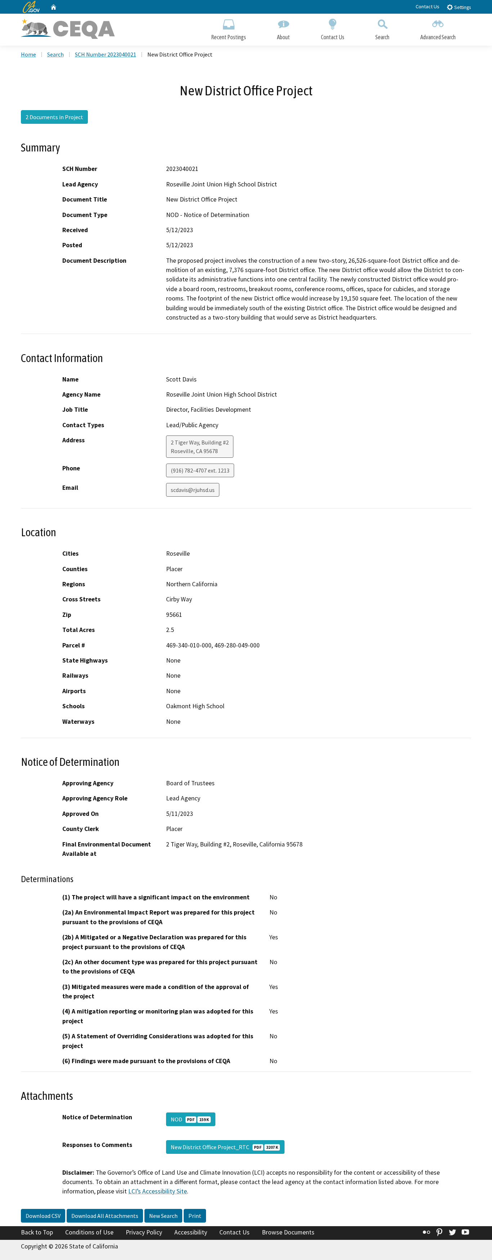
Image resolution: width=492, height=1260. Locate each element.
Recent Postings (228, 37)
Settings (462, 7)
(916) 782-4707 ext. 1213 (200, 470)
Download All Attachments (104, 1215)
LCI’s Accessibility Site (157, 1191)
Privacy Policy (144, 1232)
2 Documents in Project (54, 117)
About (283, 37)
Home (28, 54)
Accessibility (190, 1232)
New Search (163, 1215)
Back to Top (37, 1232)
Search (382, 37)
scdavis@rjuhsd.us (193, 489)
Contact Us (427, 6)
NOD (190, 1119)
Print (194, 1215)
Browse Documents (288, 1232)
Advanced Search (438, 37)
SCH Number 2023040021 (105, 54)
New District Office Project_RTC (224, 1147)
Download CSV (43, 1215)
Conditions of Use (89, 1232)
